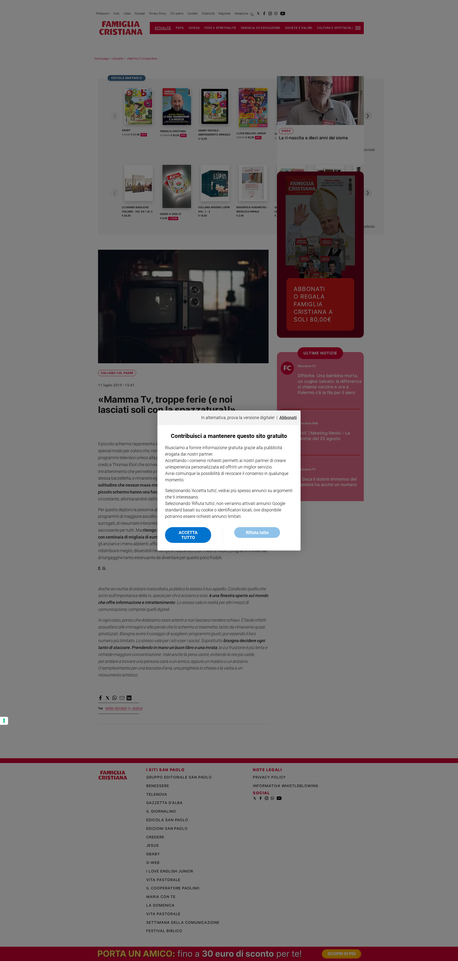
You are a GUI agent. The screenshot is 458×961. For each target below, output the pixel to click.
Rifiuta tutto (257, 532)
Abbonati (288, 417)
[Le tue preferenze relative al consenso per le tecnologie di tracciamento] (4, 721)
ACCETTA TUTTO (188, 535)
